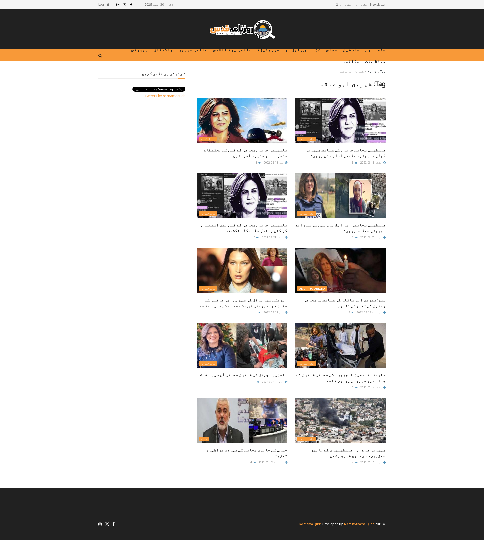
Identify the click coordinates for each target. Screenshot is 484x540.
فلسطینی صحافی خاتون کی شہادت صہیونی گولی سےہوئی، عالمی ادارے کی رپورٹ (346, 152)
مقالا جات (375, 61)
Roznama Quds (310, 524)
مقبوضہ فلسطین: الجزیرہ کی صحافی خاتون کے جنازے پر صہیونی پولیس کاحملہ (341, 377)
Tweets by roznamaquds (165, 95)
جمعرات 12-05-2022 (271, 462)
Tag (383, 71)
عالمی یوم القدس (232, 49)
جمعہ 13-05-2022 (273, 382)
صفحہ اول (360, 4)
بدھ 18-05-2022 (274, 312)
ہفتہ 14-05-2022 (371, 387)
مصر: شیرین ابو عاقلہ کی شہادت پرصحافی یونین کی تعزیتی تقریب (345, 302)
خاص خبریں (306, 139)
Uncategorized (312, 288)
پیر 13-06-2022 (274, 162)
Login (102, 4)
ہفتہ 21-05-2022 (273, 237)
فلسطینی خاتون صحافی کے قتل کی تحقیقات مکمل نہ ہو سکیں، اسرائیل (245, 152)
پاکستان (163, 49)
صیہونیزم (268, 49)
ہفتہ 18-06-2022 (371, 162)
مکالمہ (351, 61)
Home (372, 71)
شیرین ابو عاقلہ (351, 71)
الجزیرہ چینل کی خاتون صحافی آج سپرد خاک (243, 374)
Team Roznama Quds (358, 524)
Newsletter (378, 4)
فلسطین (351, 49)
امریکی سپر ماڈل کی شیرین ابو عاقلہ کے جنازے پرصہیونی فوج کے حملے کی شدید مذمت (243, 302)
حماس (331, 49)
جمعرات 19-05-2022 (370, 312)
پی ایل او (296, 49)
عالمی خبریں (192, 49)
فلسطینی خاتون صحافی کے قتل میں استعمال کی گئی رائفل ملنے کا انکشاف (244, 227)
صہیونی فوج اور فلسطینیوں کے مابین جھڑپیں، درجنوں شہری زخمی (348, 452)
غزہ (316, 49)
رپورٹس (139, 49)
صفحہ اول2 (343, 4)
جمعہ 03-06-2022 (371, 237)
